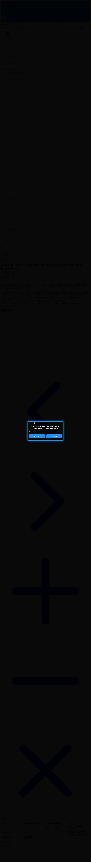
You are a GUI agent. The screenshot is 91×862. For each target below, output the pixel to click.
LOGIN (54, 436)
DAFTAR (36, 436)
